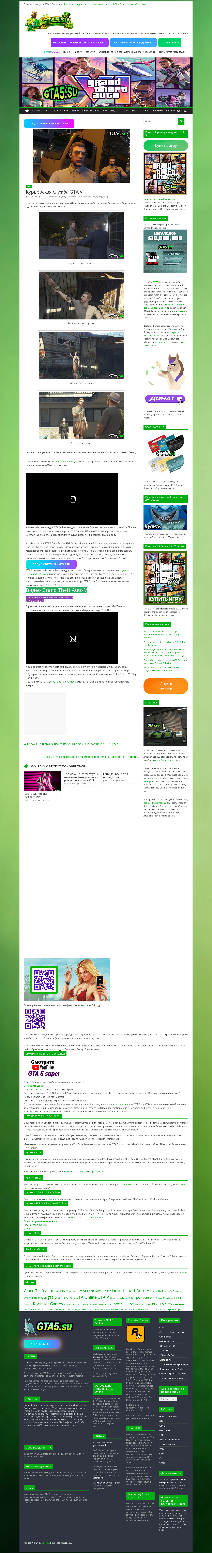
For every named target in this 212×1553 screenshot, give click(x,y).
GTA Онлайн (127, 1297)
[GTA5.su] (106, 82)
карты (164, 342)
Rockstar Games (48, 1303)
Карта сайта (165, 1359)
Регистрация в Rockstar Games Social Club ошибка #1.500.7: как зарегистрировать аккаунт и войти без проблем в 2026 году (163, 652)
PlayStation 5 (169, 1298)
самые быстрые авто (164, 760)
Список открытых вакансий (172, 1373)
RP (25, 1224)
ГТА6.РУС (164, 1350)
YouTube (60, 461)
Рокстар (33, 1309)
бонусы (70, 1309)
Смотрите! (98, 1477)
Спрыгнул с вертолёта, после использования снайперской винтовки (92, 756)
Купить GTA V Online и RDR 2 (87, 1217)
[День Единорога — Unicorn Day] (42, 772)
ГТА (154, 1304)
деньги (85, 1309)
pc (138, 1297)
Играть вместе (166, 686)
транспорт (174, 1309)
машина (111, 1309)
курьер (99, 196)
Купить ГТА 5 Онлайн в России (159, 199)
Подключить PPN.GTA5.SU (49, 123)
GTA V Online (114, 1298)
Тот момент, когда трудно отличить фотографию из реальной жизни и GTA (81, 777)
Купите (170, 1518)
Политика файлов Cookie (171, 1369)
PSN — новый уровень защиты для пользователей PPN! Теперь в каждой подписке (105, 4)
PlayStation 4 (158, 1298)
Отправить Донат (34, 1085)
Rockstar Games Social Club (100, 1305)
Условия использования (171, 1378)
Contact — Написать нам (171, 1332)
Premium (158, 110)
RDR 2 (66, 51)
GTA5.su (28, 1362)
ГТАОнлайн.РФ (166, 1355)
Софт (162, 1458)
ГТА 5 (162, 1303)
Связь (169, 110)
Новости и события (84, 51)
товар (106, 196)
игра (103, 1309)
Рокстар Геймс (43, 1309)
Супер (162, 1462)
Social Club (123, 1303)
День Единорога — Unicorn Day (37, 795)
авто (184, 1272)
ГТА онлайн (176, 1304)
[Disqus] (81, 842)
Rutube (70, 461)
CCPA (162, 1327)
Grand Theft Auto (38, 1290)
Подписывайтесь (34, 1089)
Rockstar (28, 1304)
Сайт (161, 1453)
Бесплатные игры (38, 1224)
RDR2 (133, 110)
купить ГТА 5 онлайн (77, 1171)
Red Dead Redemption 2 (154, 802)
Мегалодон (179, 51)
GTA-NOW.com (166, 1341)
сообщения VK (128, 1184)
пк (134, 1309)
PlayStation (146, 1297)
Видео (113, 110)
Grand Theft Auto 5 (65, 1291)
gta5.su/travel (99, 1445)
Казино (27, 1309)
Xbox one (145, 1304)
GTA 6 (145, 110)
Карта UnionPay (100, 1482)
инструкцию (149, 781)
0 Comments (51, 196)
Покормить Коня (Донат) (156, 42)
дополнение (94, 1309)
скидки (162, 1309)
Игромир (97, 1357)
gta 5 (63, 196)
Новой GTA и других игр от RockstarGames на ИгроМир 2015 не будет (71, 744)
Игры (161, 1448)
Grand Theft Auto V (93, 110)
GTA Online (70, 110)
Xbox (135, 1304)
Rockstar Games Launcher (76, 1304)
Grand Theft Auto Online (94, 1291)
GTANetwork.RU (167, 1346)
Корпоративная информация (173, 1364)
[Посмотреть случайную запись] (185, 111)
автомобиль (61, 1309)
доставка (91, 196)
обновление (124, 1309)
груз (85, 196)
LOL (29, 186)
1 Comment (45, 800)
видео (77, 1309)
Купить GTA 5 (39, 110)
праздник (140, 1309)
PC (124, 110)
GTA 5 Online (66, 1298)
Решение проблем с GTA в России (101, 42)
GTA (42, 196)
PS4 (178, 1298)
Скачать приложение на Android (42, 1221)
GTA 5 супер (165, 1336)
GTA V (55, 110)
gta (44, 1297)
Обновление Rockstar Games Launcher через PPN (127, 51)
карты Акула (165, 51)
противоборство (151, 1309)
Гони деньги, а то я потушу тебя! (115, 775)
